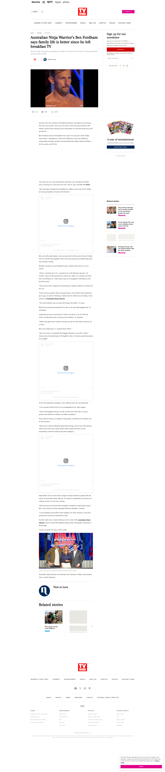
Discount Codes (124, 23)
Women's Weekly (92, 714)
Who (60, 719)
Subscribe (78, 697)
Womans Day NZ (63, 716)
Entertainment (71, 23)
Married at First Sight (43, 23)
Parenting (47, 33)
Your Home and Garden (37, 722)
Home (32, 33)
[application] (64, 88)
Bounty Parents (92, 725)
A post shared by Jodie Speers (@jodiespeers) (66, 397)
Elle (118, 716)
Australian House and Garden (39, 714)
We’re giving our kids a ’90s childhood (51, 627)
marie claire (120, 714)
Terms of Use (110, 54)
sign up (120, 49)
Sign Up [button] (127, 11)
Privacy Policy (127, 53)
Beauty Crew (120, 722)
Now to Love (52, 59)
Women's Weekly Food (94, 716)
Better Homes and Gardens (38, 719)
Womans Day (62, 714)
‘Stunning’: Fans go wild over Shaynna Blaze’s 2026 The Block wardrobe (126, 248)
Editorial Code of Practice (108, 697)
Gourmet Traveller (93, 722)
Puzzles (112, 23)
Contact (89, 697)
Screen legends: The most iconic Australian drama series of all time (126, 224)
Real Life (92, 23)
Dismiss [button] (141, 766)
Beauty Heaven (121, 719)
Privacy (58, 697)
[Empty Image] (111, 237)
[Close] (95, 100)
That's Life (62, 725)
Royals (83, 23)
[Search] (42, 12)
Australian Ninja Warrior (55, 299)
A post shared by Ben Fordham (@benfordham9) (65, 250)
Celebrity (59, 23)
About (48, 697)
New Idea (61, 722)
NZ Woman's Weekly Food (95, 719)
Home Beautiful (35, 716)
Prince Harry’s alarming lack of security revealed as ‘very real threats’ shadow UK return (125, 210)
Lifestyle (102, 23)
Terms (68, 697)
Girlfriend (119, 725)
